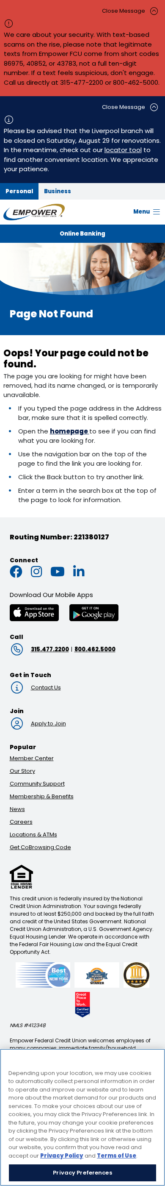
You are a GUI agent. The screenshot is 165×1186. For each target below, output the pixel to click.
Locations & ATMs (33, 834)
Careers (21, 822)
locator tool (123, 149)
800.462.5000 (95, 649)
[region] (82, 1117)
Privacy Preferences (82, 1173)
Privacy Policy (61, 1156)
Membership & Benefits (42, 796)
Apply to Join (48, 723)
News (17, 809)
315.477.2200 (50, 649)
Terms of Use (116, 1156)
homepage (69, 431)
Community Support (37, 784)
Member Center (32, 758)
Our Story (22, 771)
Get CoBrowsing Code (40, 847)
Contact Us (46, 687)
